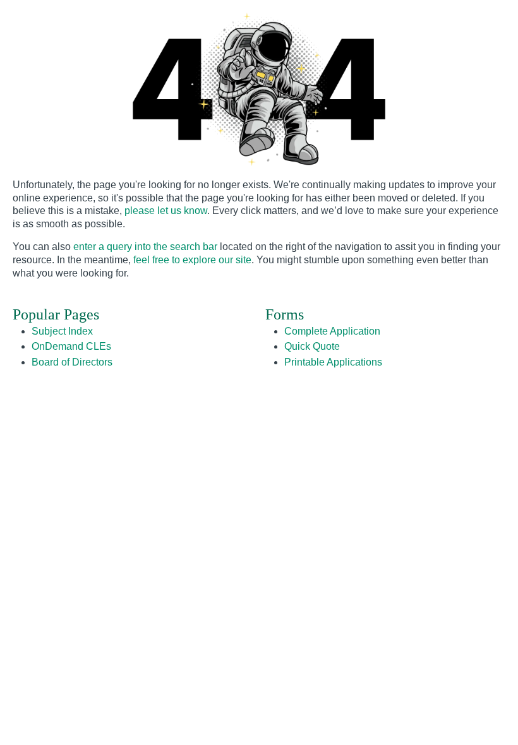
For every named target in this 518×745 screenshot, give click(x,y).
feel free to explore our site (192, 259)
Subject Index (62, 331)
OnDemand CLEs (71, 346)
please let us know (165, 210)
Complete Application (332, 331)
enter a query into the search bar (145, 246)
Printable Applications (333, 362)
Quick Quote (312, 346)
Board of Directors (72, 362)
